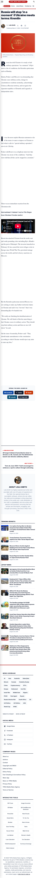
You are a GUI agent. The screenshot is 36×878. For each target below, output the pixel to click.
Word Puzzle (25, 813)
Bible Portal (26, 831)
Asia (9, 678)
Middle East (16, 692)
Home (13, 6)
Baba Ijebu (26, 678)
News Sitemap (20, 714)
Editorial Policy (7, 768)
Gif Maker (10, 807)
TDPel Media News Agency (18, 1)
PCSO (5, 696)
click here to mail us (24, 874)
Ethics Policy (7, 771)
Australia (17, 678)
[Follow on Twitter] (17, 25)
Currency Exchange (25, 843)
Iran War (23, 689)
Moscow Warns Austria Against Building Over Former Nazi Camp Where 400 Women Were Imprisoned (22, 547)
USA (24, 703)
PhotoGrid (10, 813)
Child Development (10, 843)
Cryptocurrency (15, 685)
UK (30, 699)
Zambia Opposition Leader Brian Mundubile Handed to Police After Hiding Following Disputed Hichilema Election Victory (21, 626)
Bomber (10, 822)
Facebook (9, 392)
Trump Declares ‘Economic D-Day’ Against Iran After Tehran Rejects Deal (22, 538)
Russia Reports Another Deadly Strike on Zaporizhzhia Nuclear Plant (21, 556)
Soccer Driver (10, 831)
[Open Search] (34, 1)
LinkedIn (13, 397)
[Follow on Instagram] (25, 25)
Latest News (19, 6)
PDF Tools (10, 803)
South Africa (22, 699)
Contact (5, 762)
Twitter (20, 392)
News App (6, 778)
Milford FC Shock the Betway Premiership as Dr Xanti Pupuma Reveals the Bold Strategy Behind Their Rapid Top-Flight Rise (22, 593)
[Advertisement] (18, 103)
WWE (15, 706)
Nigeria (25, 692)
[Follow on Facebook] (21, 25)
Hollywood (14, 689)
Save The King (10, 826)
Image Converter (25, 803)
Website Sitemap (8, 714)
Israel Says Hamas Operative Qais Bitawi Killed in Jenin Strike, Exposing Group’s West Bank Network (22, 616)
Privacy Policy (7, 784)
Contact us (28, 6)
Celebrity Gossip (24, 682)
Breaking (7, 6)
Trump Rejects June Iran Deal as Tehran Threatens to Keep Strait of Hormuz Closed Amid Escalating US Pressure (22, 637)
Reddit (30, 392)
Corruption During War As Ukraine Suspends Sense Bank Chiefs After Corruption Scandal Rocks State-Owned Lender (22, 528)
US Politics (17, 703)
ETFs (24, 685)
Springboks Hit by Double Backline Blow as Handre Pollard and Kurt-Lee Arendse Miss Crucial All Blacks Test (22, 571)
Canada (13, 682)
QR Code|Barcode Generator (26, 808)
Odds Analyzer (10, 848)
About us (6, 756)
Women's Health (25, 835)
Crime (6, 685)
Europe (6, 689)
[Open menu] (2, 2)
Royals (22, 696)
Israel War (7, 692)
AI (4, 678)
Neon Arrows (25, 822)
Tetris (25, 826)
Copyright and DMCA (9, 765)
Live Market (10, 835)
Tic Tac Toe (26, 818)
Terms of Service (8, 790)
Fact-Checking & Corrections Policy (14, 774)
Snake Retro (10, 818)
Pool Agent (14, 696)
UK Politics (7, 703)
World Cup (7, 706)
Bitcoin (6, 682)
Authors (5, 759)
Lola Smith (12, 25)
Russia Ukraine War (10, 699)
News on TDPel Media (10, 781)
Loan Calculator (10, 839)
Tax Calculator (26, 839)
